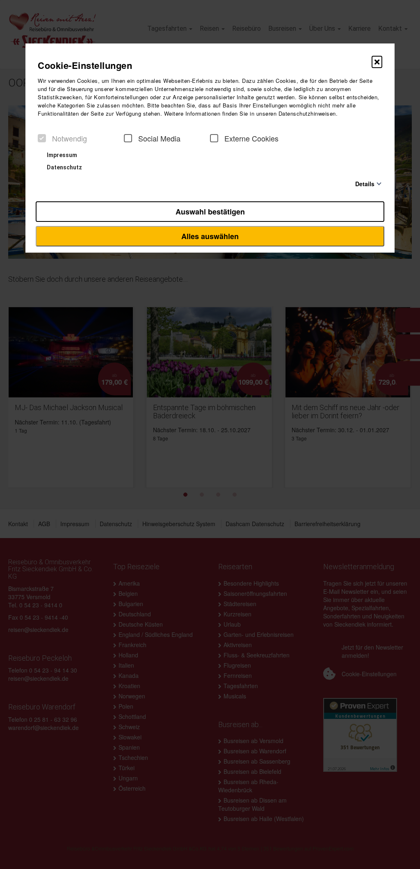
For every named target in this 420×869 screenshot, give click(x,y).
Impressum (61, 155)
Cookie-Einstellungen (85, 65)
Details (364, 183)
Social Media (159, 138)
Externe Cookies (251, 138)
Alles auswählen (210, 236)
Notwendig (69, 138)
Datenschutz (64, 167)
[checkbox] (42, 138)
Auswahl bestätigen (210, 211)
